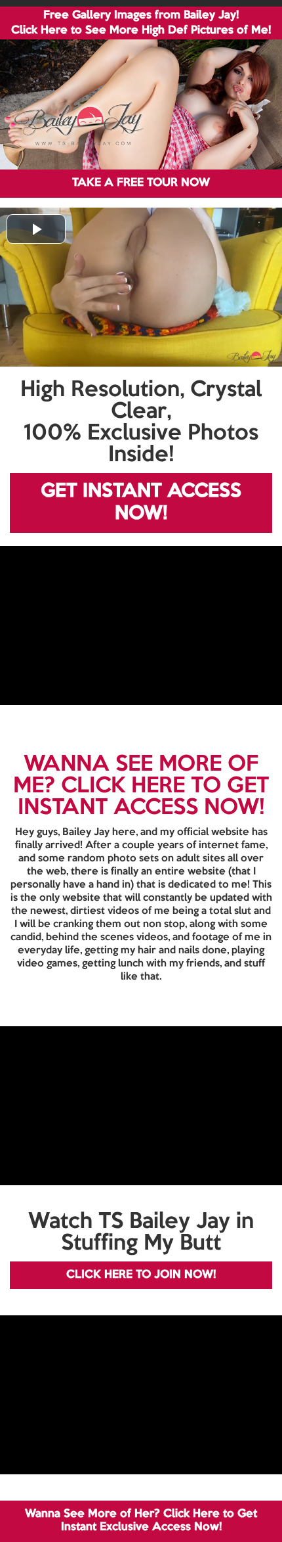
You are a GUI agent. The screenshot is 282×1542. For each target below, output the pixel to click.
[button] (36, 229)
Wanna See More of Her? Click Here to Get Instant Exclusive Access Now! (141, 1520)
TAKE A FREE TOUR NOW (141, 183)
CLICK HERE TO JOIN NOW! (141, 1275)
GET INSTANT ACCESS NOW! (141, 503)
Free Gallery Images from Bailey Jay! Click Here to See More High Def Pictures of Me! (141, 23)
